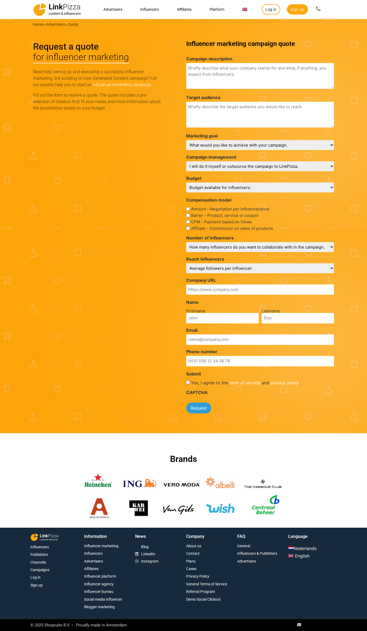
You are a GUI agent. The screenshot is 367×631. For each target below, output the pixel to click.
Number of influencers (210, 238)
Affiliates (184, 9)
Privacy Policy (197, 576)
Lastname (271, 310)
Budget (194, 178)
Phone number (201, 351)
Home (38, 24)
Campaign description (209, 59)
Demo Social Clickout (203, 599)
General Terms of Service (206, 584)
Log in (35, 577)
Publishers (39, 554)
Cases (191, 569)
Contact (193, 553)
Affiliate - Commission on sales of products (232, 228)
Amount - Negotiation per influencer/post (230, 209)
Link (65, 6)
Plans (191, 561)
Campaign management (211, 157)
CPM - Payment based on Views (221, 222)
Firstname (195, 310)
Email (191, 330)
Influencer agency (99, 584)
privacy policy (285, 382)
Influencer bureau (98, 591)
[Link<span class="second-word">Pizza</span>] (39, 9)
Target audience (203, 97)
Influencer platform (100, 576)
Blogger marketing (99, 607)
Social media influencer (103, 599)
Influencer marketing (101, 546)
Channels (38, 562)
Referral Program (200, 591)
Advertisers (112, 9)
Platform (217, 9)
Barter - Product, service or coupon (225, 215)
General (243, 546)
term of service (244, 382)
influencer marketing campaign (122, 84)
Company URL (201, 280)
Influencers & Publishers (257, 553)
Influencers (149, 9)
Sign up (36, 585)
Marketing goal (202, 136)
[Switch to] (244, 9)
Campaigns (39, 570)
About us (193, 546)
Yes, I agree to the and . (245, 383)
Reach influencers (205, 259)
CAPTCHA (197, 392)
